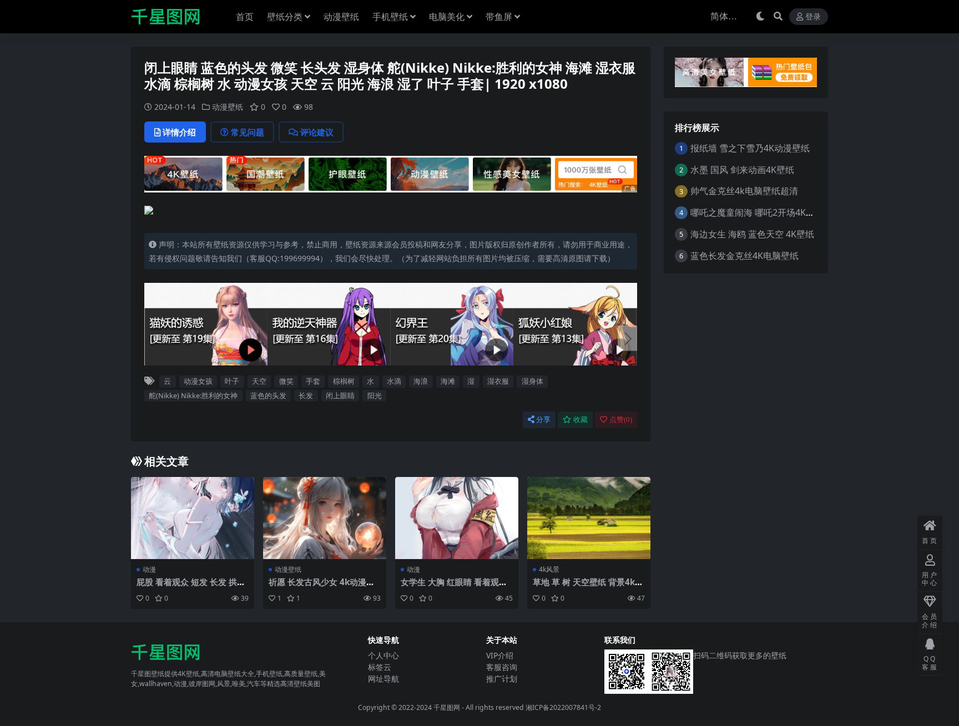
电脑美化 (447, 17)
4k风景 (549, 569)
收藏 (580, 419)
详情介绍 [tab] (179, 132)
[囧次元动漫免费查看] (390, 173)
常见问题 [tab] (247, 132)
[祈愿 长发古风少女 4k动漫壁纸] (324, 518)
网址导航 (383, 678)
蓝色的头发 (268, 395)
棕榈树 (344, 381)
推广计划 (501, 678)
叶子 (232, 381)
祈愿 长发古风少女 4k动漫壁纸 (322, 586)
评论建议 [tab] (317, 132)
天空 (259, 381)
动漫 (149, 569)
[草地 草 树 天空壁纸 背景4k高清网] (588, 518)
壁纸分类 (284, 17)
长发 (306, 395)
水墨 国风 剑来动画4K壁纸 (742, 170)
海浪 (420, 381)
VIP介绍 (499, 655)
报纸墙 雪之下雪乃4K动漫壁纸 (750, 148)
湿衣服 (498, 381)
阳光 (374, 395)
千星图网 (446, 707)
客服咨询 (501, 667)
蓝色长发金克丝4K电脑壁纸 (744, 256)
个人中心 (383, 655)
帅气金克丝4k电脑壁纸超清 (744, 191)
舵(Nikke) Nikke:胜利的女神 (193, 395)
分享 (543, 419)
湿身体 (532, 381)
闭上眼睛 (340, 395)
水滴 (394, 381)
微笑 (286, 381)
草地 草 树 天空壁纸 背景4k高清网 (588, 586)
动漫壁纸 (341, 17)
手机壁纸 (390, 17)
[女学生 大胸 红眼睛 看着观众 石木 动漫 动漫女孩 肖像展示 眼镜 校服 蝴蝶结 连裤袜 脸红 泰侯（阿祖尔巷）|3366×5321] (456, 518)
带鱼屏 (499, 17)
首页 (245, 17)
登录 (813, 17)
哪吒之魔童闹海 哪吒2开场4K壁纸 (757, 212)
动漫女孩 (198, 381)
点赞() (620, 419)
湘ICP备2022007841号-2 (563, 707)
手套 (313, 381)
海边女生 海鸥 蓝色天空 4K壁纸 (752, 234)
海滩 (448, 381)
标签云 (379, 667)
